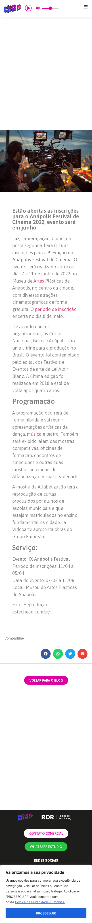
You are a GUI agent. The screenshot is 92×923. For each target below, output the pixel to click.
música (35, 434)
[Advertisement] (46, 74)
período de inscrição (56, 309)
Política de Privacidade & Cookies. (40, 902)
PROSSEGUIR (46, 913)
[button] (86, 7)
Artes (38, 280)
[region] (46, 894)
